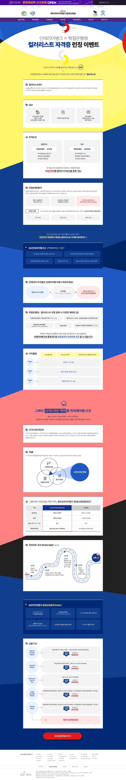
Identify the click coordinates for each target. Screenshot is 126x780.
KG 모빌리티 (84, 754)
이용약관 (64, 766)
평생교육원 (21, 19)
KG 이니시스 (73, 756)
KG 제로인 (38, 758)
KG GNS (72, 754)
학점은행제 (35, 19)
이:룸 (32, 6)
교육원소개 (40, 766)
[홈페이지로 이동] (26, 773)
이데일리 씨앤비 (51, 760)
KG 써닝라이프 (73, 758)
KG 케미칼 (38, 756)
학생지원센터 (77, 19)
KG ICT (94, 756)
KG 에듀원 (61, 758)
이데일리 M (61, 760)
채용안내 (86, 766)
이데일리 (38, 760)
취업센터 (39, 6)
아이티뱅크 (25, 6)
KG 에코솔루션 (62, 756)
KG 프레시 (94, 758)
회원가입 (92, 6)
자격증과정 (49, 19)
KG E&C (61, 754)
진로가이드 (104, 19)
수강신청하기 (63, 736)
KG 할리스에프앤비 (85, 758)
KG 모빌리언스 (84, 756)
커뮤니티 (91, 19)
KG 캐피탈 (50, 758)
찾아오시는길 (75, 766)
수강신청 (62, 19)
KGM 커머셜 (95, 754)
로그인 (84, 6)
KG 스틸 (49, 754)
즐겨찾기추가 (100, 6)
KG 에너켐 (50, 756)
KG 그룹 (38, 754)
